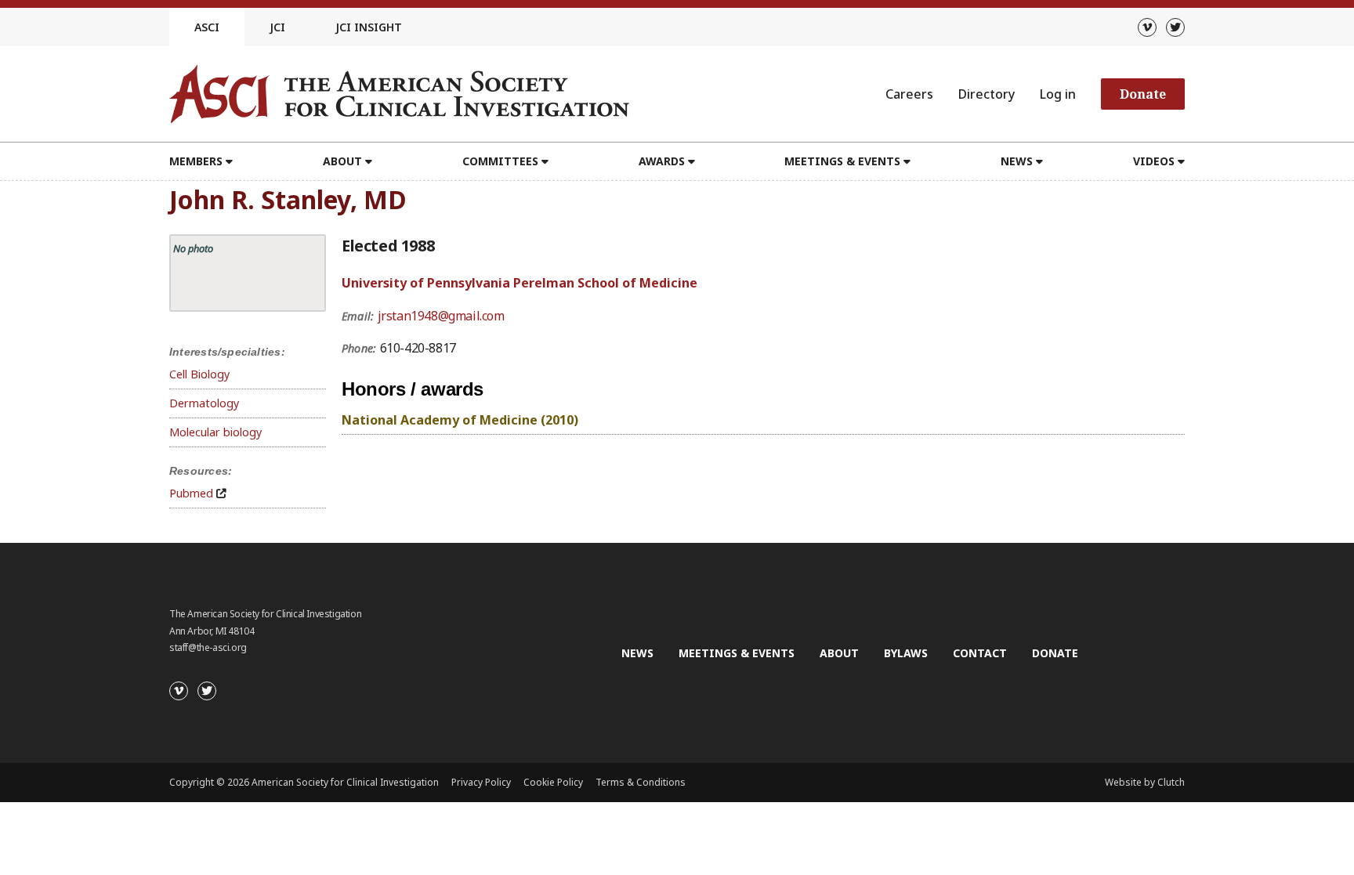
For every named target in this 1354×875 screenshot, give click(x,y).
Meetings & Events (737, 652)
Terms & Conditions (641, 782)
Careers (909, 94)
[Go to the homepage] (399, 94)
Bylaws (906, 652)
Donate (1143, 94)
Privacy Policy (481, 782)
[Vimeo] (1147, 27)
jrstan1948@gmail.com (441, 315)
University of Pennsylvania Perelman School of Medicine (519, 282)
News (637, 652)
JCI (277, 27)
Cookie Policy (553, 782)
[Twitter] (1175, 27)
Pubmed (191, 493)
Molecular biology (215, 432)
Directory (986, 94)
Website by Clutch (1145, 782)
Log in (1058, 94)
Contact (980, 652)
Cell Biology (199, 374)
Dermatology (204, 403)
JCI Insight (368, 27)
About (839, 652)
